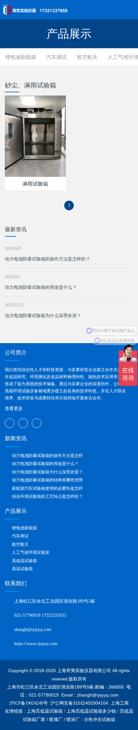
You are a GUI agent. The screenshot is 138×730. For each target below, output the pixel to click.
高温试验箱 (22, 568)
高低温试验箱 (24, 560)
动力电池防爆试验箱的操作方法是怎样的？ (47, 259)
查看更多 (14, 408)
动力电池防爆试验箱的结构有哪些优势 (47, 480)
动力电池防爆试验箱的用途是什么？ (41, 287)
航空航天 (87, 57)
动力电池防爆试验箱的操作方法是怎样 (47, 455)
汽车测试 (56, 57)
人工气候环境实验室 (30, 552)
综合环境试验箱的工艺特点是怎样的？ (47, 496)
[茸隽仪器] (35, 9)
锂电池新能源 (20, 57)
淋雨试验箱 (35, 184)
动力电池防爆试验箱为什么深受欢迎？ (43, 315)
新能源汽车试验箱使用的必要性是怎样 (47, 488)
